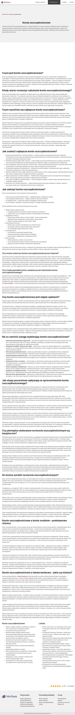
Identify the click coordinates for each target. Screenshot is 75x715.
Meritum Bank (5, 14)
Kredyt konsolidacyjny (26, 704)
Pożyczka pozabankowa (27, 706)
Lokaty (41, 704)
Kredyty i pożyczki (40, 2)
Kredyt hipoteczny (25, 700)
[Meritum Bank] (6, 2)
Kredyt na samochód (26, 702)
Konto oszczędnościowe (46, 702)
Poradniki (64, 2)
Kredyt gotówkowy (25, 698)
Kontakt (72, 2)
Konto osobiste (43, 698)
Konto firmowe (43, 700)
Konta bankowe (53, 2)
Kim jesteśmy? (62, 698)
